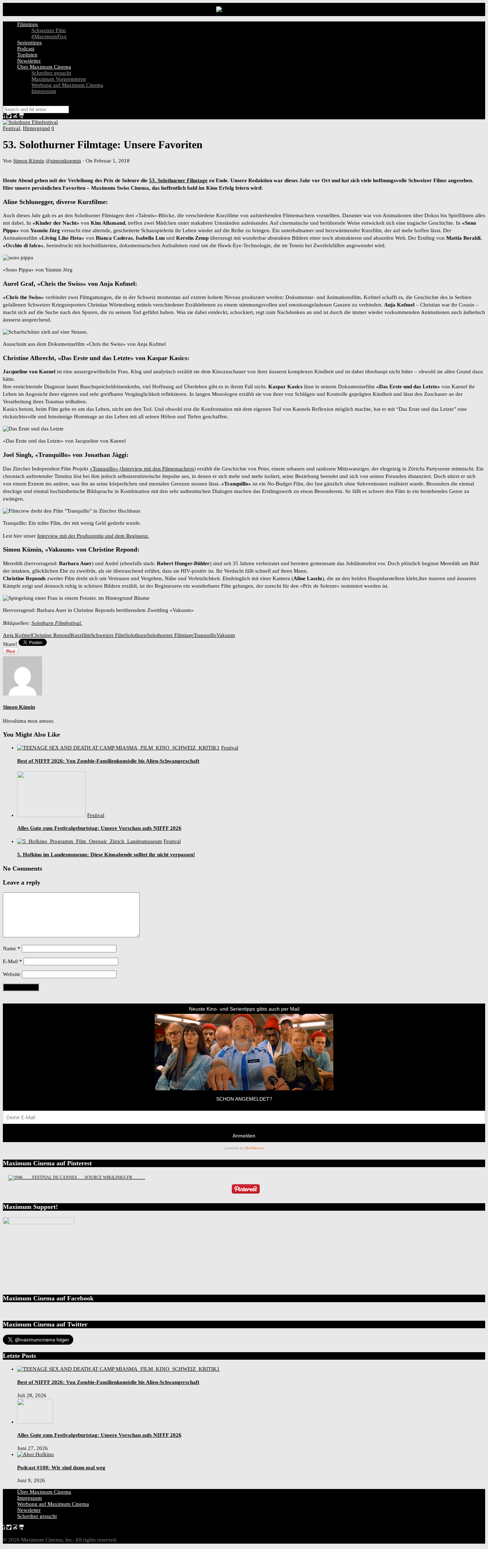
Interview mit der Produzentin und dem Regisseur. (93, 536)
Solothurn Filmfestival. (56, 623)
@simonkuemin (63, 161)
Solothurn (136, 635)
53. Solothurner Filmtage (178, 180)
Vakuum (225, 635)
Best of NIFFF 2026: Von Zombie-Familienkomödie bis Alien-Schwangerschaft (108, 761)
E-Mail (12, 961)
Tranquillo (205, 635)
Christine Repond (51, 635)
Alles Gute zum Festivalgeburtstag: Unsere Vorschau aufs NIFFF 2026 (99, 828)
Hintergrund (36, 128)
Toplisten (27, 55)
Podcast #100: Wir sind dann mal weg (61, 1467)
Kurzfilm (81, 635)
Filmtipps (27, 24)
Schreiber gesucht (51, 73)
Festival (11, 128)
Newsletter (29, 61)
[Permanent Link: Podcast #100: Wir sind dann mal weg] (35, 1454)
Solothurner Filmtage (170, 635)
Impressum (43, 91)
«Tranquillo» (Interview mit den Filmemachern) (143, 469)
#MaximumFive (49, 36)
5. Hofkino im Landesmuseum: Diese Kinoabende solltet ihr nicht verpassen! (106, 854)
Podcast (25, 48)
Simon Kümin (28, 161)
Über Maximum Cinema (44, 67)
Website (11, 974)
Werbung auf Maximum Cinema (67, 85)
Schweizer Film (48, 30)
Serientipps (29, 42)
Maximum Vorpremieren (58, 79)
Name (11, 948)
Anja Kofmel (17, 635)
